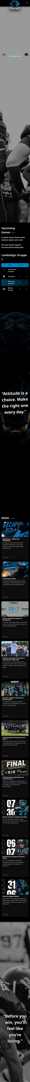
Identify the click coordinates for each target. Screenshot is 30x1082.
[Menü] (27, 2)
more (13, 233)
